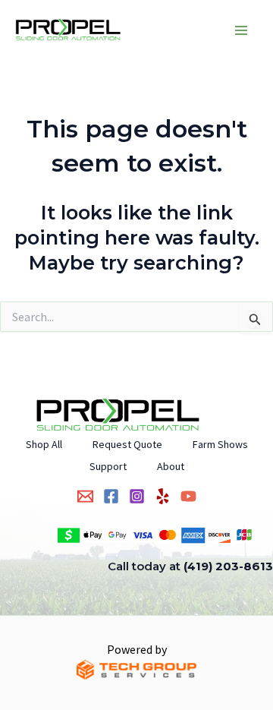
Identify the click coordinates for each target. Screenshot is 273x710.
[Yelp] (163, 496)
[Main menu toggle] (241, 30)
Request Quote (127, 444)
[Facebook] (111, 496)
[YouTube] (188, 496)
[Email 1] (85, 496)
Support (108, 466)
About (170, 466)
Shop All (44, 444)
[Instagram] (137, 496)
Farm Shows (220, 444)
